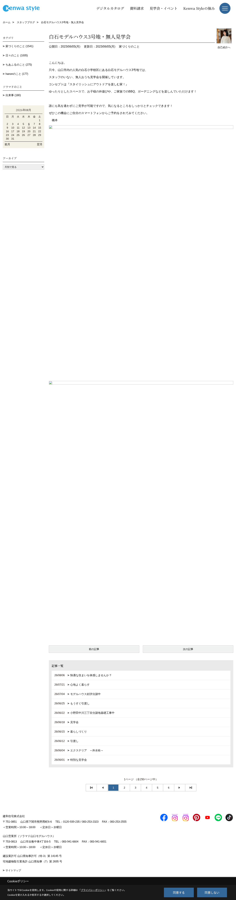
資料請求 (137, 8)
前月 (7, 144)
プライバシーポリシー (93, 890)
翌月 (39, 144)
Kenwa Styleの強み (199, 8)
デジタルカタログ (110, 8)
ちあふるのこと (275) (19, 64)
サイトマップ (13, 870)
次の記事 (188, 649)
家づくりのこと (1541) (19, 46)
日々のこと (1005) (17, 55)
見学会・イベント (164, 8)
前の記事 (94, 649)
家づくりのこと (129, 46)
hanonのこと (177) (17, 73)
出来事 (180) (13, 95)
